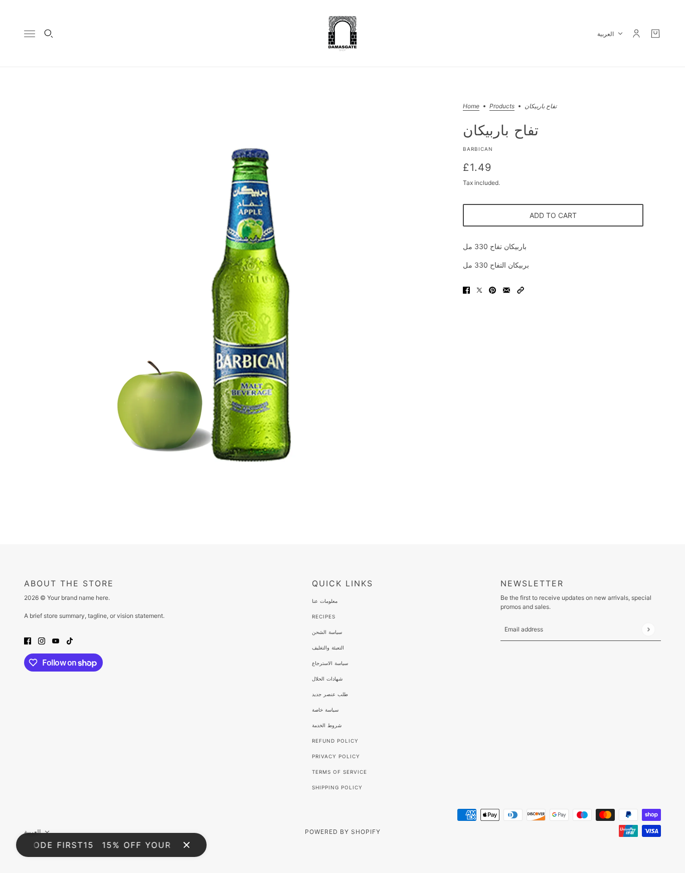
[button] (520, 289)
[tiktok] (69, 640)
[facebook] (27, 640)
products (502, 106)
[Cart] (655, 33)
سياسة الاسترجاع (330, 663)
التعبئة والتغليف (328, 647)
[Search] (48, 33)
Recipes (323, 616)
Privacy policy (336, 756)
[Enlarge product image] (244, 305)
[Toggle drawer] (29, 34)
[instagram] (41, 640)
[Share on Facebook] (466, 289)
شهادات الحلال (327, 679)
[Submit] (648, 629)
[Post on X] (479, 289)
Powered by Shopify (343, 831)
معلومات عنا (324, 601)
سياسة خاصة (325, 710)
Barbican (478, 149)
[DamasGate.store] (342, 33)
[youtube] (55, 640)
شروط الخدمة (326, 725)
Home (471, 106)
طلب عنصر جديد (330, 694)
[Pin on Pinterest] (492, 289)
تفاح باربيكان (501, 129)
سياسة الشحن (327, 632)
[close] (187, 845)
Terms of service (339, 772)
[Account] (636, 33)
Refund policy (335, 741)
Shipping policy (337, 787)
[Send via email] (506, 289)
